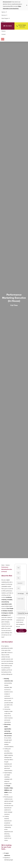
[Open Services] (6, 15)
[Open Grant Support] (9, 18)
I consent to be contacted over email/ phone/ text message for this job (20, 622)
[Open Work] (5, 21)
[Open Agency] (6, 12)
